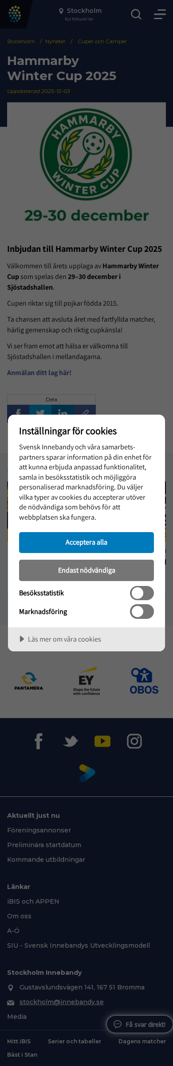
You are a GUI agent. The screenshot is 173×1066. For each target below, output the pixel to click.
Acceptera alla (86, 542)
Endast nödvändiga (86, 570)
